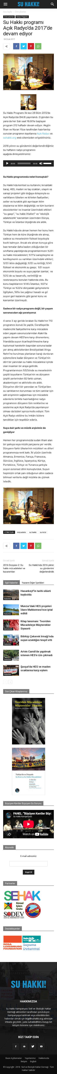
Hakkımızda (44, 1058)
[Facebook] (16, 46)
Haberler (7, 599)
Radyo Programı (22, 17)
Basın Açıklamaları (14, 1058)
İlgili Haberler (11, 582)
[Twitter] (23, 46)
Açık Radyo (43, 133)
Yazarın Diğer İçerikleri (33, 582)
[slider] (47, 163)
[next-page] (10, 682)
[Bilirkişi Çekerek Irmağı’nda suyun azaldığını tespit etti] (11, 640)
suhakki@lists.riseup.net (40, 1021)
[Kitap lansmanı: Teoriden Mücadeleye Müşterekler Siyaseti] (11, 625)
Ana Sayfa (7, 11)
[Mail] (24, 1046)
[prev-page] (5, 682)
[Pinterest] (31, 46)
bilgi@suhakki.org (34, 1018)
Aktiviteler (8, 629)
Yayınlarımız (30, 1058)
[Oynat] (7, 163)
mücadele (21, 532)
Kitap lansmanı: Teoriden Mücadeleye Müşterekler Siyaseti (36, 625)
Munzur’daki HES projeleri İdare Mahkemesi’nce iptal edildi (37, 610)
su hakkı (32, 532)
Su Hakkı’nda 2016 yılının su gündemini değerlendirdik (41, 568)
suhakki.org (9, 137)
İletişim (24, 1061)
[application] (28, 163)
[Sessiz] (40, 163)
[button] (5, 4)
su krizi (43, 532)
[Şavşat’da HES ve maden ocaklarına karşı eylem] (11, 670)
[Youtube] (41, 1046)
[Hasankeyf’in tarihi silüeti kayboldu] (11, 594)
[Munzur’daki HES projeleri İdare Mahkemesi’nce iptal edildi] (11, 609)
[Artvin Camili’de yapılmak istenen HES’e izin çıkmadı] (11, 655)
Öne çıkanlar (20, 11)
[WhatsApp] (38, 46)
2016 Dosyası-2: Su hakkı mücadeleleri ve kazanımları (14, 568)
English (33, 1061)
